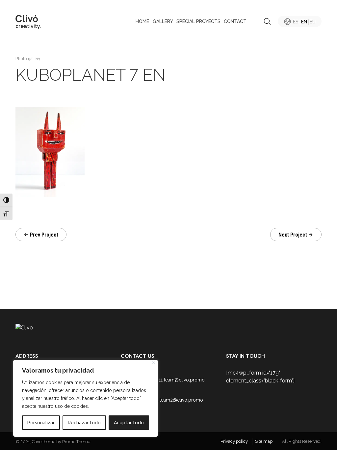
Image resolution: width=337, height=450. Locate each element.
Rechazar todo (84, 422)
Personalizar (41, 422)
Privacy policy (234, 441)
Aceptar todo (129, 422)
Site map (263, 441)
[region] (85, 398)
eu (313, 21)
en (304, 21)
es (295, 21)
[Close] (153, 362)
